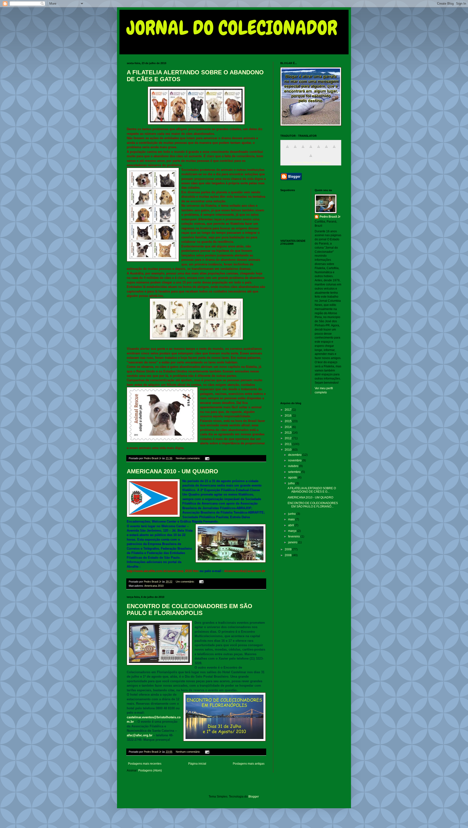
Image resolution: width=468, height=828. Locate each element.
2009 (288, 549)
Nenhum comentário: (188, 458)
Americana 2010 (154, 585)
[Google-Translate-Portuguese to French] (295, 149)
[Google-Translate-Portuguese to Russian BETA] (334, 149)
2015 (288, 421)
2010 (288, 449)
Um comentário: (185, 581)
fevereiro (294, 536)
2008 (288, 555)
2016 (288, 415)
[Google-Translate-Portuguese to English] (326, 149)
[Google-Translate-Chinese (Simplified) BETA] (287, 149)
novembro (295, 460)
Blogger (253, 796)
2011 (288, 444)
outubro (293, 466)
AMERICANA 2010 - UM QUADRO (172, 471)
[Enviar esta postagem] (207, 458)
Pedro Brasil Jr (330, 216)
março (292, 531)
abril (291, 525)
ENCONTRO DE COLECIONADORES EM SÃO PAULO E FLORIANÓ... (313, 504)
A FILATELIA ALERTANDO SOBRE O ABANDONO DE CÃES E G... (312, 490)
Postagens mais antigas (248, 763)
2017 (288, 409)
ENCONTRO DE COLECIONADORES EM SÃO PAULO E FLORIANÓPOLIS (189, 609)
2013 (288, 432)
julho (291, 483)
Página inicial (197, 763)
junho (292, 514)
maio (291, 519)
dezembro (295, 455)
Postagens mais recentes (144, 763)
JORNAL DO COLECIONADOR (232, 27)
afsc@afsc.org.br (139, 735)
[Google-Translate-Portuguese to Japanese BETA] (318, 149)
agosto (293, 477)
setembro (294, 472)
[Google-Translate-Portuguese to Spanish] (311, 158)
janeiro (293, 542)
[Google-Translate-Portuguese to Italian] (311, 149)
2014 (288, 427)
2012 (288, 438)
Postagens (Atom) (150, 770)
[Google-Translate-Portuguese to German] (303, 149)
